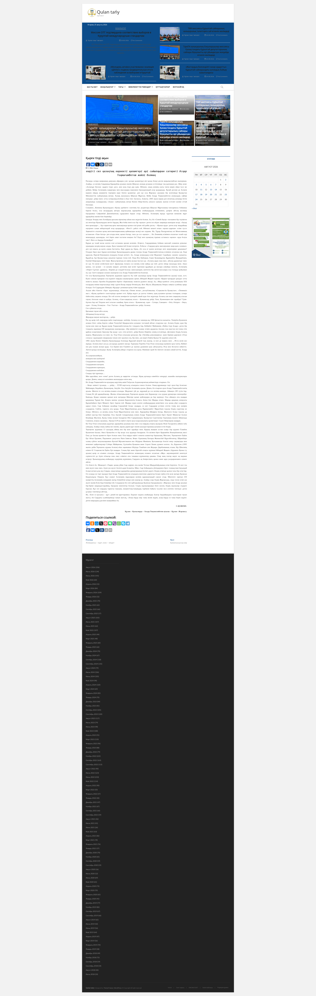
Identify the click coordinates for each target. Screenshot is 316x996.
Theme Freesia (108, 988)
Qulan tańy (108, 12)
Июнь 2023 (90, 727)
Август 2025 (90, 618)
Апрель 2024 (91, 685)
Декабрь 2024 (91, 651)
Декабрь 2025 (91, 601)
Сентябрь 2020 (92, 865)
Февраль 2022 (91, 794)
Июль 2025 (90, 622)
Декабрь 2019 (91, 903)
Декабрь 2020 (91, 853)
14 (216, 189)
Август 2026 (90, 567)
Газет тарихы (180, 987)
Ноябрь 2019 (91, 907)
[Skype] (123, 523)
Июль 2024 (90, 672)
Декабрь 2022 (91, 752)
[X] (101, 523)
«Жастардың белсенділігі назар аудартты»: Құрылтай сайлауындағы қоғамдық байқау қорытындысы (206, 70)
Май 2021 (90, 832)
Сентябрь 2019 (92, 915)
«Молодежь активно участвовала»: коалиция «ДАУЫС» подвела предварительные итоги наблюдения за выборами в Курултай (132, 70)
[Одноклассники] (92, 523)
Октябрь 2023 (91, 710)
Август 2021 (90, 819)
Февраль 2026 (91, 592)
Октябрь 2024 (91, 660)
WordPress (117, 988)
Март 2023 (90, 739)
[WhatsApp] (119, 523)
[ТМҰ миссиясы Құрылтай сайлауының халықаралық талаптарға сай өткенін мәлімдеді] (170, 34)
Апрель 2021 (91, 836)
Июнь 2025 (90, 626)
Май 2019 (90, 932)
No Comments (137, 40)
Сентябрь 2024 (92, 664)
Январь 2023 (91, 748)
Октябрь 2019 (91, 911)
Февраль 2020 (91, 894)
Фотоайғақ (178, 87)
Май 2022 (90, 781)
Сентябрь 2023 (92, 714)
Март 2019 (90, 941)
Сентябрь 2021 (92, 815)
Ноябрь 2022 (91, 756)
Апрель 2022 (91, 785)
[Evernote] (110, 523)
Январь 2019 (91, 949)
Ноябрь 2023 (91, 706)
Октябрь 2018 (91, 962)
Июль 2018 (90, 974)
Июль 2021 (90, 823)
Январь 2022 (91, 798)
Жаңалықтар (120, 28)
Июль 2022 (90, 773)
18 (201, 194)
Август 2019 (90, 920)
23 (226, 194)
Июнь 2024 (90, 676)
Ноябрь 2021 (91, 806)
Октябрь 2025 (91, 609)
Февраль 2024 (91, 693)
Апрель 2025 (91, 634)
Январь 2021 (91, 848)
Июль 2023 (90, 722)
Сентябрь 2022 (92, 764)
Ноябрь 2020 (91, 857)
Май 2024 (90, 681)
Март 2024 (90, 689)
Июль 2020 (90, 873)
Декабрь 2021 (91, 802)
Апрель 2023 (91, 735)
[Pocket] (106, 523)
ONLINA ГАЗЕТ (193, 987)
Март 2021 (90, 840)
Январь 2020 (91, 899)
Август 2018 (90, 970)
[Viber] (114, 523)
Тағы (120, 87)
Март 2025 (90, 639)
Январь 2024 (91, 697)
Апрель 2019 (91, 936)
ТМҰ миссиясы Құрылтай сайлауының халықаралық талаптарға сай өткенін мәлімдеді (206, 30)
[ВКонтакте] (88, 523)
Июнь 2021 (90, 827)
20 (211, 194)
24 (196, 199)
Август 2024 (90, 668)
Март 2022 (90, 790)
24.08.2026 (125, 40)
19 (206, 194)
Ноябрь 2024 (91, 655)
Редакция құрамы (222, 987)
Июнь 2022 (90, 777)
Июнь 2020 (90, 878)
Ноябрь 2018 (91, 957)
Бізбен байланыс (208, 987)
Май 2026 (90, 580)
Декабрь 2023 (91, 701)
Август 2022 (90, 769)
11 (201, 189)
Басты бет (92, 87)
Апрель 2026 (91, 584)
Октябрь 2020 (91, 861)
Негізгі (170, 987)
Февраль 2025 (91, 643)
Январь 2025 (91, 647)
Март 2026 (90, 588)
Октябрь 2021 (91, 811)
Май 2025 (90, 630)
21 (216, 194)
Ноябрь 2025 (91, 605)
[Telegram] (128, 523)
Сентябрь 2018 (92, 966)
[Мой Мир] (97, 523)
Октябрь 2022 (91, 760)
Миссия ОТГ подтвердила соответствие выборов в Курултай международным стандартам (121, 34)
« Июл (194, 208)
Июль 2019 (90, 924)
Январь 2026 (91, 597)
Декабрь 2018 (91, 953)
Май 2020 (90, 882)
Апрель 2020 (91, 886)
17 (196, 194)
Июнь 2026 (90, 576)
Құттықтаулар (163, 87)
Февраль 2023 (91, 743)
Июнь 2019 (90, 928)
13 (211, 189)
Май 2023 (90, 731)
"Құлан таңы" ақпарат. (95, 40)
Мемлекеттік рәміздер (139, 87)
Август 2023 (90, 718)
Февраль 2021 (91, 844)
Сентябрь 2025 (92, 613)
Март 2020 (90, 890)
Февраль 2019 (91, 945)
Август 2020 (90, 869)
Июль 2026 (90, 571)
